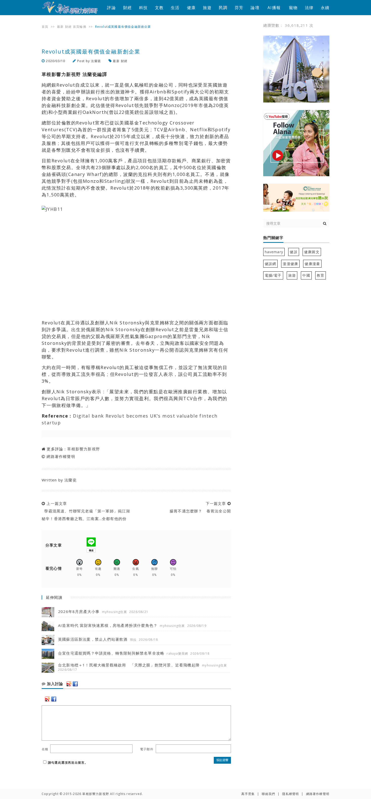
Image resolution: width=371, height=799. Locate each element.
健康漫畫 (312, 263)
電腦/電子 (273, 275)
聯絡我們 (268, 794)
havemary (274, 251)
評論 (111, 7)
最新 (60, 26)
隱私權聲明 (290, 794)
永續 (325, 7)
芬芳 (239, 7)
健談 (293, 251)
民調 (223, 7)
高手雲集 (248, 794)
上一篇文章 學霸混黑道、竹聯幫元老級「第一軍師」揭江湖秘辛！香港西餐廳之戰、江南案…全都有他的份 (86, 511)
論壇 (255, 7)
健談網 (270, 263)
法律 (309, 7)
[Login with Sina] (68, 683)
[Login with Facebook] (75, 683)
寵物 (293, 7)
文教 (159, 7)
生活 (175, 7)
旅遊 (207, 7)
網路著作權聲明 (60, 456)
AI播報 (274, 7)
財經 (127, 7)
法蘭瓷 (96, 61)
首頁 (45, 26)
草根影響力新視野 (83, 448)
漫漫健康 (290, 263)
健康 (191, 7)
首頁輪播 (79, 26)
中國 (306, 275)
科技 (143, 7)
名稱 (45, 749)
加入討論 (54, 684)
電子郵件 (146, 749)
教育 (320, 275)
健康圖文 (312, 251)
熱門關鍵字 (273, 238)
